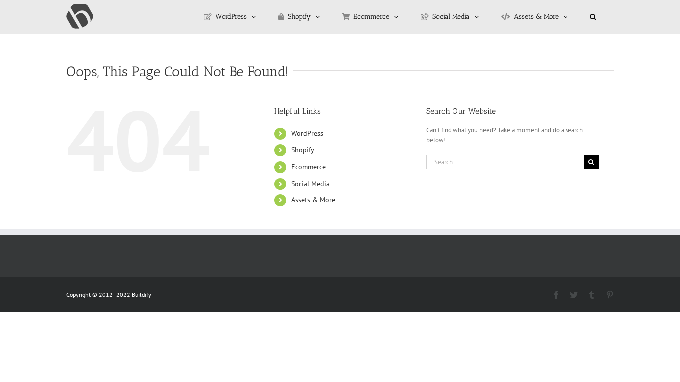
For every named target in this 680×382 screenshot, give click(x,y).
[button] (593, 17)
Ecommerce (308, 166)
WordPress (307, 133)
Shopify (302, 149)
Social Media (310, 183)
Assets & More (313, 199)
